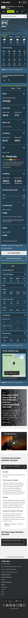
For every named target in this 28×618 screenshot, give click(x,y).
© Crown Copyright (14, 608)
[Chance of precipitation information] (24, 122)
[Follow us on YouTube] (7, 605)
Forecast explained (6, 248)
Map (17, 11)
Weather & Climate (5, 574)
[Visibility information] (24, 173)
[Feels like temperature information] (24, 108)
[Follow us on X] (4, 605)
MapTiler (15, 376)
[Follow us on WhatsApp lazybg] (24, 605)
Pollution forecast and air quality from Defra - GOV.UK (13, 220)
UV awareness (6, 167)
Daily (3, 11)
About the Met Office (6, 582)
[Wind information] (25, 285)
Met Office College (5, 563)
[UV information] (24, 147)
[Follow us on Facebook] (10, 605)
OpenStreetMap (22, 376)
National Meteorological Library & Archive (11, 566)
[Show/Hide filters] (25, 270)
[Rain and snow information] (25, 333)
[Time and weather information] (25, 274)
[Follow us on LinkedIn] (20, 605)
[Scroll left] (20, 47)
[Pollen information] (24, 228)
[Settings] (19, 2)
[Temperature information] (25, 315)
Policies (3, 584)
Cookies (3, 589)
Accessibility (4, 587)
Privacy (3, 593)
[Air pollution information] (24, 205)
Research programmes (6, 577)
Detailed (10, 11)
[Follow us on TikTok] (14, 605)
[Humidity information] (24, 133)
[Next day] (7, 88)
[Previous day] (3, 88)
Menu (24, 2)
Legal (2, 591)
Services (3, 579)
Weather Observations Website (8, 569)
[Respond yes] (4, 80)
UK (22, 11)
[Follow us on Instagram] (17, 605)
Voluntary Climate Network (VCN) (9, 572)
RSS (2, 596)
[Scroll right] (24, 47)
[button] (14, 363)
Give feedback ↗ (10, 6)
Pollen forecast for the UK (9, 241)
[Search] (24, 16)
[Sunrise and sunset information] (24, 190)
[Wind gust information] (24, 93)
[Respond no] (8, 80)
